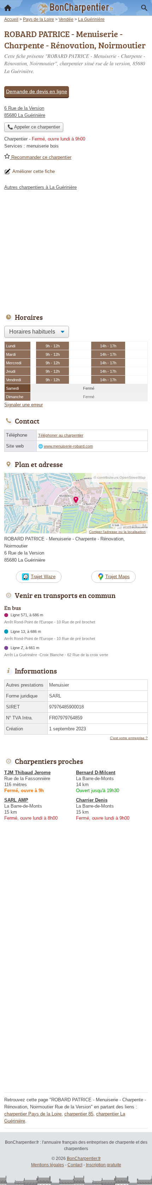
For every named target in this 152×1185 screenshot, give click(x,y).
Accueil (8, 8)
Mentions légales (47, 1164)
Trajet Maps (117, 576)
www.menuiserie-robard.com (68, 446)
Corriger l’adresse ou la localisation (117, 532)
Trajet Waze (43, 576)
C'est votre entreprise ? (129, 738)
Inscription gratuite (103, 1164)
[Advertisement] (76, 1014)
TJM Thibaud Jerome (27, 772)
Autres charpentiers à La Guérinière (40, 187)
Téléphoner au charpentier (60, 435)
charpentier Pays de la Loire (33, 1114)
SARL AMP (16, 800)
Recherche (144, 8)
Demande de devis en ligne (36, 91)
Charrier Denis (91, 800)
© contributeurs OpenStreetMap (120, 477)
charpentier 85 (78, 1114)
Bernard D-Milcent (95, 772)
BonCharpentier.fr (84, 1158)
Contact (75, 1164)
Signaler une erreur (23, 404)
